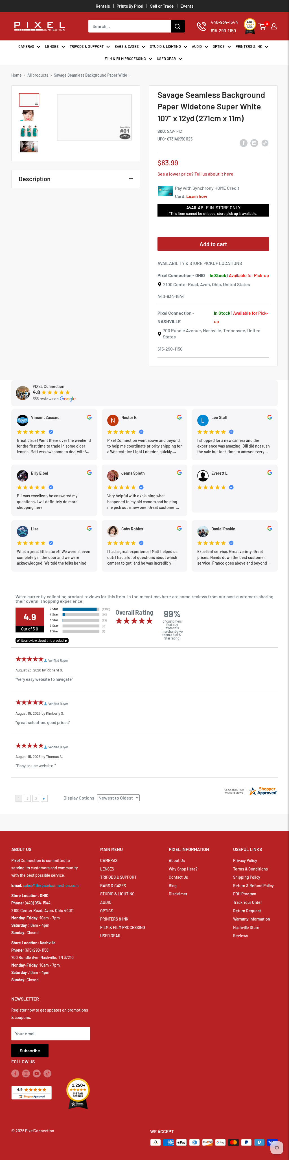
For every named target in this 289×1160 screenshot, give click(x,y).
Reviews (240, 935)
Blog (173, 885)
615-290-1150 (170, 348)
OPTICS (219, 46)
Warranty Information (251, 919)
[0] (262, 26)
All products (37, 75)
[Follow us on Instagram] (26, 1073)
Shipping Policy (246, 877)
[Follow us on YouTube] (37, 1073)
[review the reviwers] (89, 418)
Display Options (79, 797)
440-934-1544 (171, 296)
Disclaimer (178, 893)
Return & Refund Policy (253, 885)
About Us (177, 860)
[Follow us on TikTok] (47, 1073)
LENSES (52, 46)
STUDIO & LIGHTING (165, 46)
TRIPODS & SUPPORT (87, 46)
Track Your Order (247, 902)
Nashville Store (246, 927)
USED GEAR (166, 58)
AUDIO (197, 46)
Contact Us (178, 877)
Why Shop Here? (183, 869)
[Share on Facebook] (244, 142)
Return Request (247, 910)
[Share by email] (254, 142)
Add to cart (213, 244)
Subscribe (30, 1050)
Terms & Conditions (250, 869)
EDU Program (244, 893)
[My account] (274, 26)
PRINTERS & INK (249, 46)
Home (16, 75)
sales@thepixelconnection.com (51, 885)
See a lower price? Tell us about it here (195, 173)
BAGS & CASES (127, 46)
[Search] (178, 26)
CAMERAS (26, 46)
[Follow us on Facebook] (15, 1073)
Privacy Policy (245, 860)
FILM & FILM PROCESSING (125, 58)
